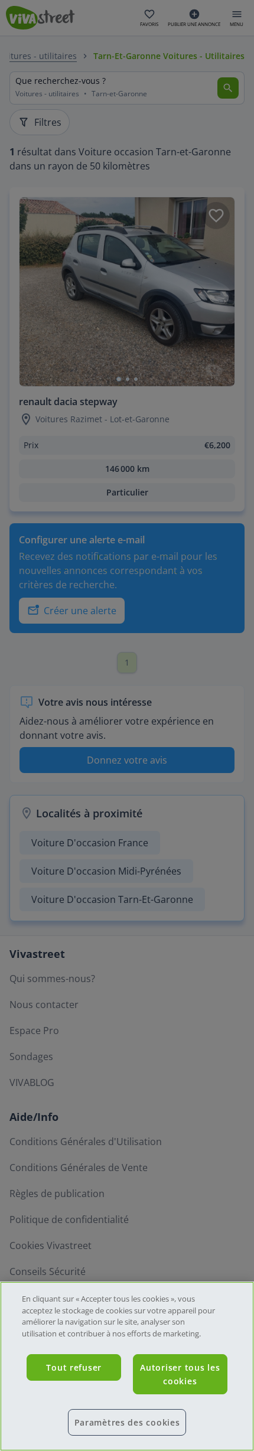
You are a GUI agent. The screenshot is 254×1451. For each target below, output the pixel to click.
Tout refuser (74, 1367)
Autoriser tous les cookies (180, 1374)
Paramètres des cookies (127, 1422)
